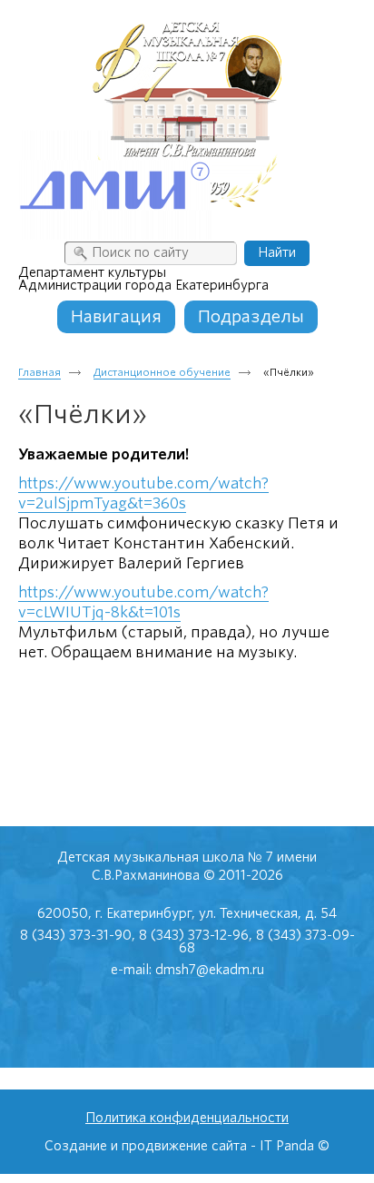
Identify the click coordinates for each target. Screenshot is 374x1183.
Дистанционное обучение (162, 372)
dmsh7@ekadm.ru (209, 969)
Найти (277, 252)
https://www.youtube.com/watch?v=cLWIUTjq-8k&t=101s (143, 602)
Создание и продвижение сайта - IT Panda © (187, 1146)
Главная (39, 372)
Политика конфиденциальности (187, 1117)
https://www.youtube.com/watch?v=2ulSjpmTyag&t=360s (143, 493)
